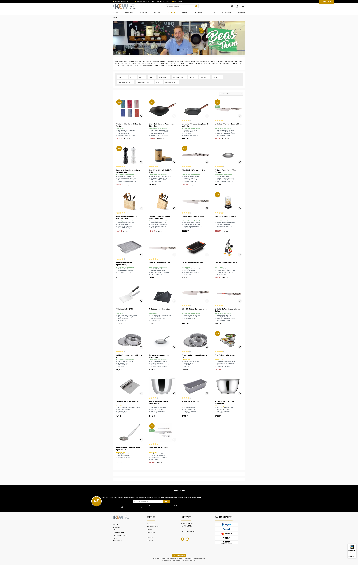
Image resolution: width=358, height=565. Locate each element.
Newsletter (150, 537)
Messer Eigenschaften (124, 82)
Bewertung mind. (170, 82)
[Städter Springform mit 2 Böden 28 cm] (129, 340)
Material (191, 77)
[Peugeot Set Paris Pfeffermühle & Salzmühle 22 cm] (129, 155)
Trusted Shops (151, 532)
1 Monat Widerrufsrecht (120, 535)
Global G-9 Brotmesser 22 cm (159, 263)
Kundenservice (151, 524)
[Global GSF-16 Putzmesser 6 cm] (195, 155)
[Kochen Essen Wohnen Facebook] (182, 539)
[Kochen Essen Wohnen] (121, 517)
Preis (158, 82)
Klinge (151, 77)
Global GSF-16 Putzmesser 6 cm (193, 170)
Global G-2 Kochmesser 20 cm (193, 216)
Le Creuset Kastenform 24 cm (192, 263)
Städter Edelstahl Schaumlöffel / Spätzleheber (128, 449)
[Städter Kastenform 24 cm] (195, 386)
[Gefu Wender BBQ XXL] (129, 293)
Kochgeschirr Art (178, 77)
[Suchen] (196, 6)
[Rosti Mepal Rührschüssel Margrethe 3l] (228, 386)
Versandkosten (183, 558)
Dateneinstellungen (118, 532)
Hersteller (121, 77)
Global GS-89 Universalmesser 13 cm (228, 124)
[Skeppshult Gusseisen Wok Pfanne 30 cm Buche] (162, 108)
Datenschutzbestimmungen (136, 507)
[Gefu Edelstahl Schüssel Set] (228, 340)
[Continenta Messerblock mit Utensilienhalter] (129, 201)
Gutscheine (150, 540)
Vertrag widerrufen (179, 555)
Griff (131, 77)
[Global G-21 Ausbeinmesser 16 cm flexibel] (228, 293)
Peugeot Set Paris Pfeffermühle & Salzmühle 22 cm (128, 171)
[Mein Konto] (237, 6)
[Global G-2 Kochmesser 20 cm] (195, 201)
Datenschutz (116, 527)
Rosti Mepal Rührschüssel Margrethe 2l (158, 402)
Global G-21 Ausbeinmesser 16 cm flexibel (227, 310)
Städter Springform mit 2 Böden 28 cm (129, 356)
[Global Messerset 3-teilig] (162, 432)
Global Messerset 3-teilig (158, 448)
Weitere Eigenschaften (143, 82)
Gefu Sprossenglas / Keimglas (225, 216)
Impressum (116, 538)
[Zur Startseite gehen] (124, 6)
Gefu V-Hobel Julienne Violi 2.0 (226, 263)
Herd (141, 77)
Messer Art (216, 77)
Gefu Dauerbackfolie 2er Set (159, 309)
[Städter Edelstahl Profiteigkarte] (129, 386)
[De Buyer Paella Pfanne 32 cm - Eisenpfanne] (228, 155)
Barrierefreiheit (117, 540)
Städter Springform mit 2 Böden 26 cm (194, 356)
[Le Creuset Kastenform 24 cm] (195, 247)
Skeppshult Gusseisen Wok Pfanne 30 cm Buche (161, 125)
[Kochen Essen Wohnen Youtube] (187, 539)
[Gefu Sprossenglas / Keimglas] (228, 201)
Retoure (149, 529)
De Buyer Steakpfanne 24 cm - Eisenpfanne (160, 356)
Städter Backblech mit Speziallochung (124, 264)
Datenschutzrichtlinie (159, 505)
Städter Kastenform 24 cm (191, 401)
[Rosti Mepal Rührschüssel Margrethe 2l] (162, 386)
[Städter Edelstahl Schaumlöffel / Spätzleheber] (129, 432)
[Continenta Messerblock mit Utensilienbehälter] (162, 201)
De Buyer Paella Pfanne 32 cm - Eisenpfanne (226, 171)
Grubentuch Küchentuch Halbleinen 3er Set (129, 125)
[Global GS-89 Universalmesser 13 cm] (228, 108)
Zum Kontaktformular (188, 531)
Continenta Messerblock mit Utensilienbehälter (159, 217)
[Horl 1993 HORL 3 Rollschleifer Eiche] (162, 155)
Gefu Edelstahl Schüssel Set (225, 355)
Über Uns (115, 524)
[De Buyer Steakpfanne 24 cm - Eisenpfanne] (162, 340)
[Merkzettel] (231, 6)
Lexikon (149, 535)
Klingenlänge (163, 77)
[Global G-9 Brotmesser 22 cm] (162, 247)
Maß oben (204, 77)
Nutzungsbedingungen (172, 505)
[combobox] (180, 6)
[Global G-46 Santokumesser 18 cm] (195, 293)
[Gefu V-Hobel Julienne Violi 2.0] (228, 247)
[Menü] (355, 545)
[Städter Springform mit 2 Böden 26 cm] (195, 340)
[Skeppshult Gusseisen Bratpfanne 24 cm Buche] (195, 108)
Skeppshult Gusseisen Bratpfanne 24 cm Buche (195, 125)
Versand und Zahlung (153, 526)
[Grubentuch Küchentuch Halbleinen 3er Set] (129, 108)
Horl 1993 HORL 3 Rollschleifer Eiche (160, 171)
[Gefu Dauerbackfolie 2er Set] (162, 293)
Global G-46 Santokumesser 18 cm (194, 309)
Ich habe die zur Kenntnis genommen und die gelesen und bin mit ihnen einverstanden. (153, 507)
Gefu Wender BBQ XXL (124, 309)
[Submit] (166, 501)
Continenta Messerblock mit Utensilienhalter (126, 217)
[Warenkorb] (243, 6)
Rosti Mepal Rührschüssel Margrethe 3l (224, 402)
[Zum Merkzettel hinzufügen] (141, 116)
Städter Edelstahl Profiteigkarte (127, 401)
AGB (160, 507)
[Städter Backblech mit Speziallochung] (129, 247)
